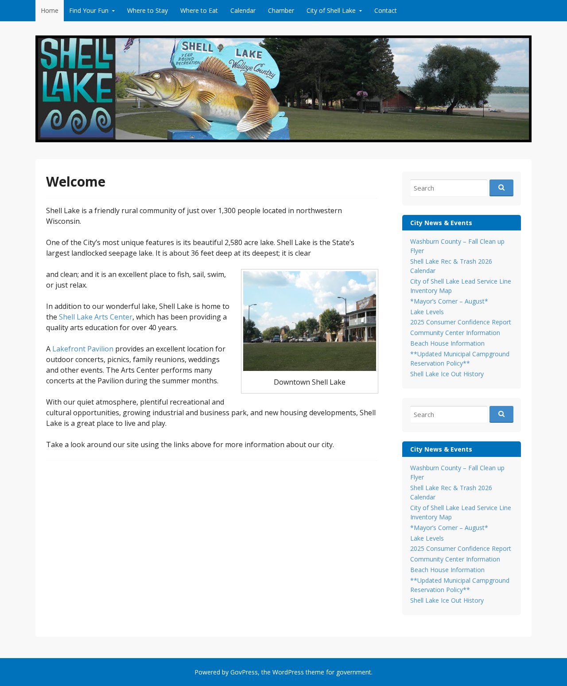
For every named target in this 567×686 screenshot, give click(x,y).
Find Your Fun (89, 10)
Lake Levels (427, 312)
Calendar (243, 10)
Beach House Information (447, 343)
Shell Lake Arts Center (95, 317)
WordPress (288, 672)
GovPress (244, 672)
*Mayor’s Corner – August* (449, 301)
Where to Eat (199, 10)
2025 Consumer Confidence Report (460, 322)
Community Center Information (455, 332)
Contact (385, 10)
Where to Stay (147, 10)
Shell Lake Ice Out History (447, 374)
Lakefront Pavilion (82, 349)
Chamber (281, 10)
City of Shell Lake (331, 10)
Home (49, 10)
